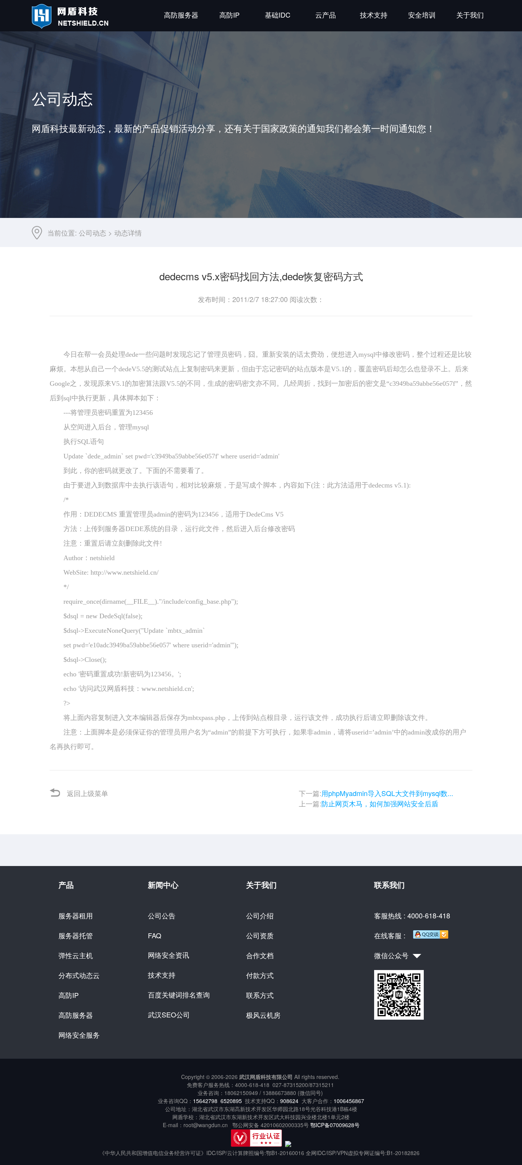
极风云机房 (263, 1015)
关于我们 (470, 14)
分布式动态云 (79, 975)
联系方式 (260, 995)
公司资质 (260, 935)
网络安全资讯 (168, 955)
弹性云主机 (75, 955)
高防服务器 (181, 14)
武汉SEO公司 (169, 1014)
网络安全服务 (79, 1035)
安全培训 (422, 14)
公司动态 (92, 232)
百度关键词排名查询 (179, 994)
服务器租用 (75, 915)
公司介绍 (260, 915)
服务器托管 (75, 935)
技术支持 (373, 14)
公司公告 (161, 915)
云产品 (325, 14)
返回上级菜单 (87, 793)
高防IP (229, 14)
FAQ (154, 935)
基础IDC (277, 14)
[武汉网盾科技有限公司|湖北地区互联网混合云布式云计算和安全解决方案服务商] (71, 26)
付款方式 (260, 975)
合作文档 (260, 955)
